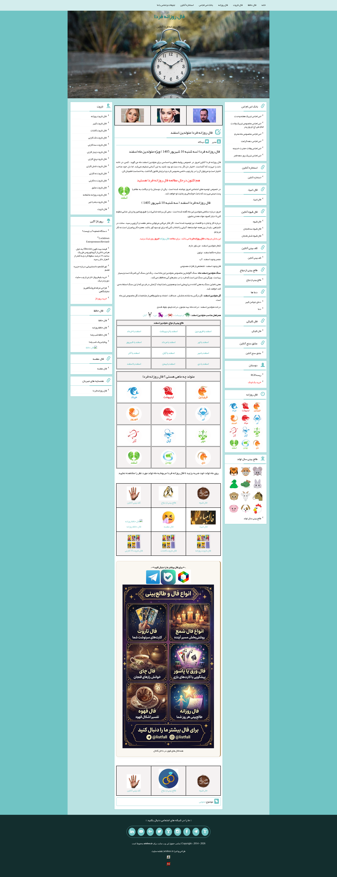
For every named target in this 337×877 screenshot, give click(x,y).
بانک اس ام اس (206, 4)
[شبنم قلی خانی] (132, 116)
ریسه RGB (256, 375)
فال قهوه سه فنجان (252, 228)
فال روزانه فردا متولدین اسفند (191, 132)
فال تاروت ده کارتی (98, 180)
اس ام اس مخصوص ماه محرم (247, 133)
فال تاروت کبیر (100, 123)
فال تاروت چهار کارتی (97, 151)
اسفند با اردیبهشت (168, 331)
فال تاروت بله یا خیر (97, 201)
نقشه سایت (157, 851)
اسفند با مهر (203, 352)
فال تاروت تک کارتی (97, 137)
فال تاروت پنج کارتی (97, 158)
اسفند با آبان (168, 352)
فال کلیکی (256, 331)
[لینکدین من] (132, 832)
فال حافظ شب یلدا (98, 334)
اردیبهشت (179, 315)
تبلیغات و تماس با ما (166, 4)
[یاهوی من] (205, 832)
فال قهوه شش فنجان (251, 235)
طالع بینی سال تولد (252, 518)
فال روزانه (223, 4)
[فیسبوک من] (186, 832)
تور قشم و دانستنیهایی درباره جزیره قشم (91, 268)
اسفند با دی (203, 363)
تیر (165, 315)
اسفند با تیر (203, 342)
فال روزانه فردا (169, 16)
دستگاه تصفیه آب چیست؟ (94, 230)
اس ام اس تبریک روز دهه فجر (247, 155)
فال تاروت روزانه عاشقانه (95, 194)
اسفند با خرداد (134, 331)
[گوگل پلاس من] (150, 832)
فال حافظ (252, 4)
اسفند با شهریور (133, 342)
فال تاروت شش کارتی (96, 166)
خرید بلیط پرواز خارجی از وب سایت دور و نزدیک (92, 279)
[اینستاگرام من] (177, 832)
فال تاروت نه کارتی (98, 173)
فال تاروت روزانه (99, 116)
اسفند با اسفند (134, 363)
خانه (264, 4)
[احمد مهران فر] (204, 116)
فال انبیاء (257, 199)
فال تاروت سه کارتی (97, 144)
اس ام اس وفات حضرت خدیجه (247, 148)
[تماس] (168, 832)
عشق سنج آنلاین (253, 352)
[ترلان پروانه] (168, 116)
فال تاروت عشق (99, 187)
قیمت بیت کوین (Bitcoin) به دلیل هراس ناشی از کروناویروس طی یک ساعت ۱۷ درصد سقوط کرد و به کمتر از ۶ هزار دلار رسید (91, 254)
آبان (145, 315)
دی (155, 315)
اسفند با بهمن (168, 363)
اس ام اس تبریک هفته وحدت (247, 116)
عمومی (202, 801)
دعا (259, 308)
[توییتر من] (159, 832)
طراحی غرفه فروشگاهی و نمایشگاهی (96, 289)
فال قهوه (257, 221)
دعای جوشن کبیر (253, 301)
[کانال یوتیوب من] (141, 832)
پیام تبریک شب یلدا (98, 341)
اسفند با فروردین (203, 331)
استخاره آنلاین (187, 4)
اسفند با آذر (134, 352)
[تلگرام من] (195, 832)
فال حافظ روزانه (134, 526)
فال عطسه (102, 368)
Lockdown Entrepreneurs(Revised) (97, 240)
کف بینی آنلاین (254, 257)
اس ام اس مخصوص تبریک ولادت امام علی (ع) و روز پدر (247, 125)
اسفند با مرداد (168, 342)
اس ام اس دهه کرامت (251, 141)
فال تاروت (238, 4)
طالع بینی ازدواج (253, 279)
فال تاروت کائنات (99, 130)
